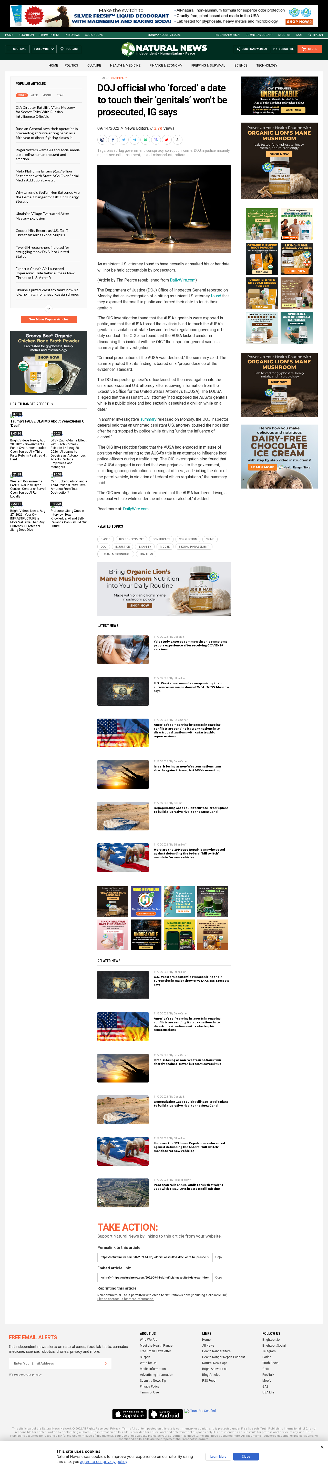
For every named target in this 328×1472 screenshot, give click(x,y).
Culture (94, 65)
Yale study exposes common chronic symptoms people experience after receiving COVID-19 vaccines (190, 645)
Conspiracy (118, 78)
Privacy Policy (149, 1386)
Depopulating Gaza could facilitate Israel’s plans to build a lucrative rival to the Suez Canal (191, 810)
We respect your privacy (25, 1374)
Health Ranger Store (216, 1351)
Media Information (153, 1369)
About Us (284, 35)
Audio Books (93, 35)
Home (9, 35)
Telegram (269, 1351)
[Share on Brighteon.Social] (102, 140)
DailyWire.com (183, 280)
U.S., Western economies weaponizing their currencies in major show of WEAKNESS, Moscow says (191, 687)
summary (148, 419)
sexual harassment (124, 155)
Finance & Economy (166, 65)
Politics (71, 65)
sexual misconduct (157, 155)
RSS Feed (209, 1380)
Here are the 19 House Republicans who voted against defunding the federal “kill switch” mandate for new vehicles (189, 853)
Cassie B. (179, 636)
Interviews (72, 35)
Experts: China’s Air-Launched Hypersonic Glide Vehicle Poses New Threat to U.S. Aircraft (45, 273)
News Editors (137, 128)
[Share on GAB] (145, 140)
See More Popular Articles (49, 319)
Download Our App (259, 35)
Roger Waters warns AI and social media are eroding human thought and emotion (48, 154)
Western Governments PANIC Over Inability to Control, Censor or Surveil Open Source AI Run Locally (28, 489)
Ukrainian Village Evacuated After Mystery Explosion (42, 215)
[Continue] (105, 1363)
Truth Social (270, 1363)
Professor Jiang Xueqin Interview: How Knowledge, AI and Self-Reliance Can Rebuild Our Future (69, 518)
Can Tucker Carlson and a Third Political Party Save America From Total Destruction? (69, 487)
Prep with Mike (49, 35)
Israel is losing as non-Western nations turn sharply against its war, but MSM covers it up (187, 768)
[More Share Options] (178, 140)
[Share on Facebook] (113, 140)
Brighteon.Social (274, 1345)
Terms (126, 1428)
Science (240, 65)
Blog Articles (211, 1375)
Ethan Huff (180, 678)
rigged (102, 155)
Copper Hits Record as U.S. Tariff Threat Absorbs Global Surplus (42, 232)
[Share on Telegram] (135, 140)
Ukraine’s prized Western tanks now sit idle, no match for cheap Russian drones (47, 292)
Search (318, 35)
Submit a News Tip (153, 1380)
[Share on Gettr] (167, 140)
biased (112, 150)
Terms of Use (149, 1392)
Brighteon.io (271, 1339)
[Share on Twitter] (124, 140)
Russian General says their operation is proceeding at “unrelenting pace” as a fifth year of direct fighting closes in (47, 133)
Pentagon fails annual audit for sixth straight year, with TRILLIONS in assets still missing (188, 1186)
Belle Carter (181, 720)
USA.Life (268, 1392)
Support (145, 1357)
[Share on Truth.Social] (156, 140)
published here (229, 1435)
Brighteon (26, 35)
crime (187, 150)
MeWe (266, 1380)
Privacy (115, 1428)
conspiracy (154, 150)
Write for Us (148, 1363)
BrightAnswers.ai (228, 35)
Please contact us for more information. (125, 1299)
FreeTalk (268, 1375)
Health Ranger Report (29, 404)
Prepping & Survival (208, 65)
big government (132, 150)
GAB (265, 1386)
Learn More (218, 1456)
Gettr (265, 1369)
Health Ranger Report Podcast (223, 1357)
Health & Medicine (125, 65)
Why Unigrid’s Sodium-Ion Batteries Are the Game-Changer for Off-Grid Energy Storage (48, 196)
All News (208, 1345)
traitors (179, 155)
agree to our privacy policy (103, 1461)
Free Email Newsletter (155, 1351)
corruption (173, 150)
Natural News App (214, 1363)
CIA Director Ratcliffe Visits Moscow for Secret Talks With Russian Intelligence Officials (45, 111)
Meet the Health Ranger (156, 1345)
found (216, 296)
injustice (209, 150)
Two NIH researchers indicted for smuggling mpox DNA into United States (42, 251)
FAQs (299, 35)
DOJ (197, 150)
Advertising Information (156, 1375)
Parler (266, 1357)
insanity (223, 150)
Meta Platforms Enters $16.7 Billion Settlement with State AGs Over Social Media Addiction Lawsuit (47, 175)
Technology (267, 65)
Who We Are (148, 1339)
